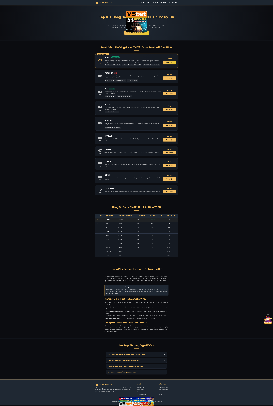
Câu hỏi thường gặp (141, 394)
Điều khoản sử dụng (163, 387)
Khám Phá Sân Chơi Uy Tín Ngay (136, 32)
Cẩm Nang (163, 2)
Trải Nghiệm (169, 78)
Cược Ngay (169, 62)
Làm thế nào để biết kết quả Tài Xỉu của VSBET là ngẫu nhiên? (126, 354)
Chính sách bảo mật (163, 389)
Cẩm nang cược (140, 392)
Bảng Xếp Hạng (145, 2)
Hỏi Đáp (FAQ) (173, 2)
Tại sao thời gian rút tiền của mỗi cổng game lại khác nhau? (126, 366)
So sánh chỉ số (140, 389)
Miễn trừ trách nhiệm (163, 392)
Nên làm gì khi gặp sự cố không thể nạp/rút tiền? (122, 372)
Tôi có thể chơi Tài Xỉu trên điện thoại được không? (123, 360)
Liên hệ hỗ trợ (162, 394)
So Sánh (155, 2)
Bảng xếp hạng (140, 387)
